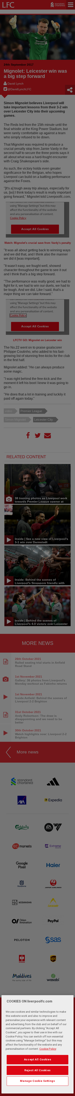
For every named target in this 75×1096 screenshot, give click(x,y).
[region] (37, 1044)
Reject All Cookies (37, 1070)
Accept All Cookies (37, 1059)
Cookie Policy (47, 1048)
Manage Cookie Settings (37, 1080)
